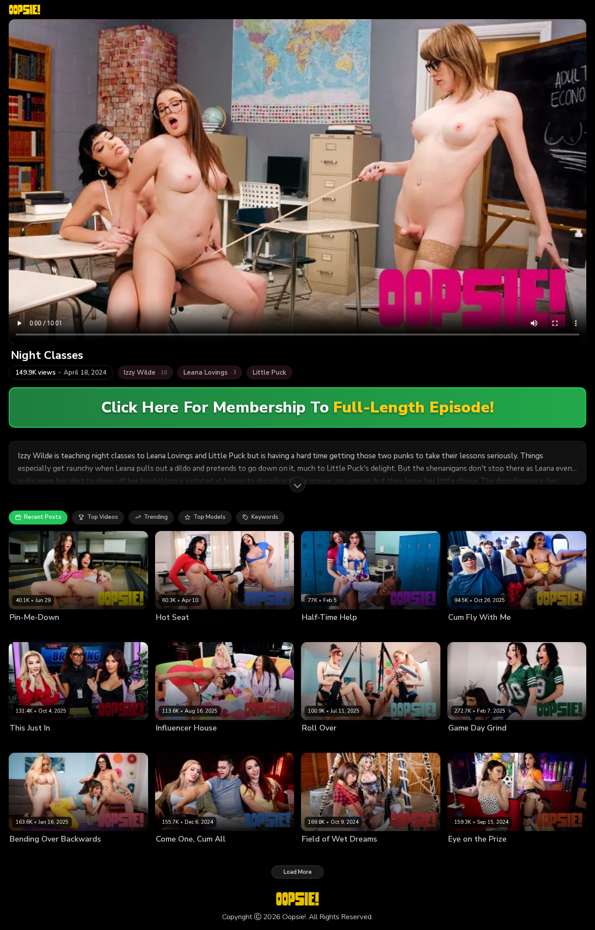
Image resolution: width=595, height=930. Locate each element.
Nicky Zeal (244, 853)
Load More (298, 872)
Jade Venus (211, 853)
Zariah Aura (524, 853)
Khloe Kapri (363, 743)
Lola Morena (243, 743)
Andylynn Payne (324, 632)
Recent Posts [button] (42, 517)
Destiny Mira (367, 632)
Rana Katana (400, 743)
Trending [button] (156, 517)
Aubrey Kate (173, 743)
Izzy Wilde (462, 853)
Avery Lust (70, 632)
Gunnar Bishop (497, 632)
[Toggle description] (297, 484)
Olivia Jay (460, 632)
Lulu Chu (492, 853)
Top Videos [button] (102, 517)
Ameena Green (177, 632)
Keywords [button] (264, 517)
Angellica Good (31, 632)
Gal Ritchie (103, 632)
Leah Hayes (249, 632)
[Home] (25, 9)
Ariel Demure (28, 743)
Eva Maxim (208, 743)
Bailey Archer (74, 853)
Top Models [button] (209, 517)
